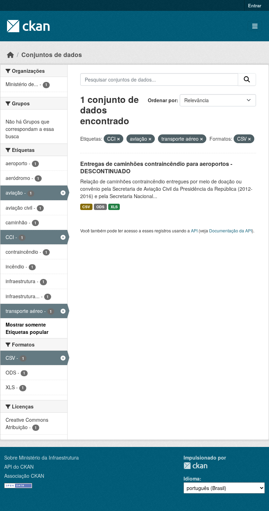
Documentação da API (230, 230)
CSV (86, 206)
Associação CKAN (24, 475)
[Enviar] (247, 79)
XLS (114, 206)
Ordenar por (162, 100)
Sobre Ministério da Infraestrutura (41, 457)
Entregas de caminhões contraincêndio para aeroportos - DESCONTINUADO (156, 167)
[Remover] (118, 139)
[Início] (10, 54)
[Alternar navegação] (255, 26)
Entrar (254, 5)
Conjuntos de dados (51, 54)
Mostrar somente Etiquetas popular (27, 328)
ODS (100, 206)
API (194, 230)
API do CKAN (19, 466)
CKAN (195, 465)
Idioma (192, 478)
